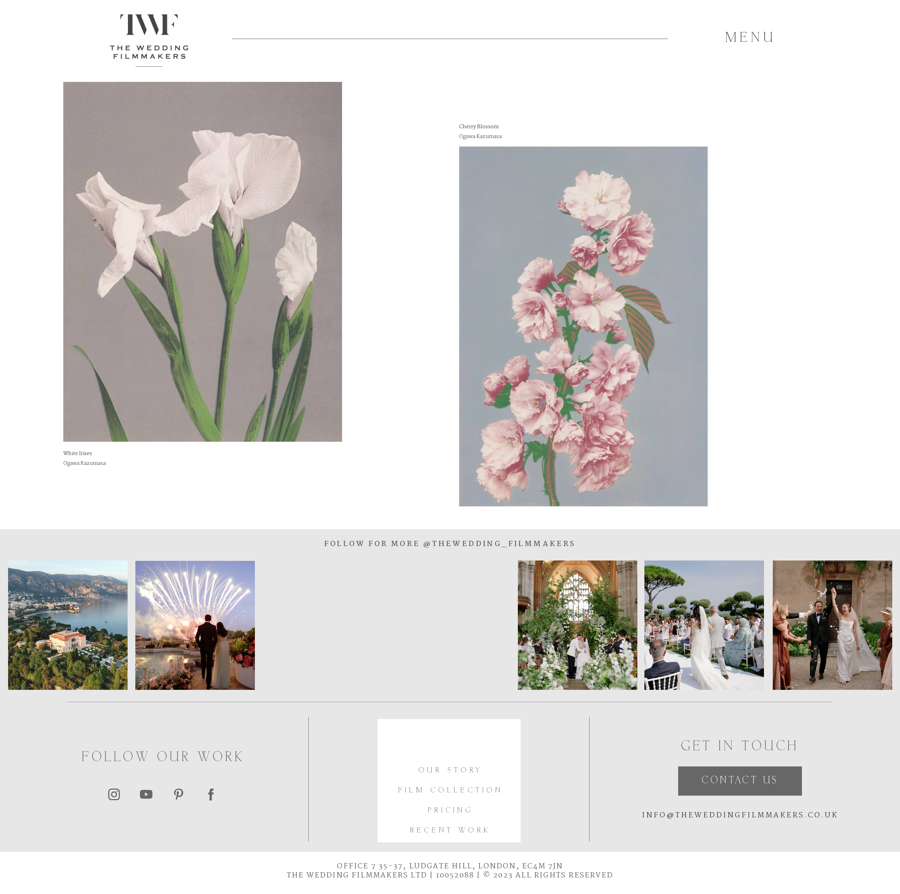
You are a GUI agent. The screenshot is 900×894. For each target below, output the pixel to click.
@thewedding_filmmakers (498, 544)
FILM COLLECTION (450, 790)
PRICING (450, 810)
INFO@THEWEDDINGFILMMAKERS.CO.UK (740, 815)
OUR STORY (450, 770)
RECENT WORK (450, 831)
